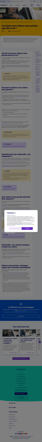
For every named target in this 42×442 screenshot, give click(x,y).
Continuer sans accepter (10, 232)
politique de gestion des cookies (15, 223)
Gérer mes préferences (15, 228)
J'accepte (27, 228)
